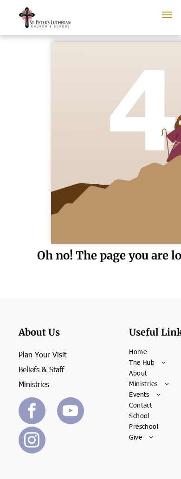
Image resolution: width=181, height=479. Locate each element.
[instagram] (32, 441)
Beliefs (29, 369)
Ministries (34, 384)
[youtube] (70, 412)
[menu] (167, 15)
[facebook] (32, 412)
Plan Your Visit (42, 354)
